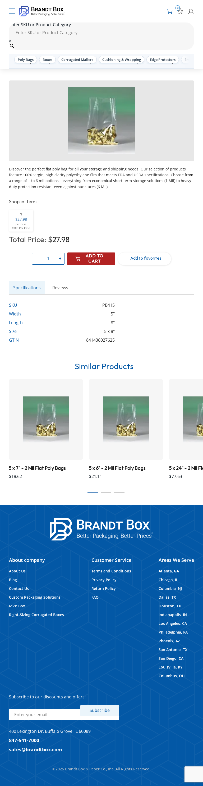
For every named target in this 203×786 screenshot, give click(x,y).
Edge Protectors (163, 59)
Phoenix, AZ (169, 640)
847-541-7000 (24, 740)
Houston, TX (170, 605)
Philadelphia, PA (173, 632)
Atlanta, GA (169, 570)
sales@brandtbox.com (35, 749)
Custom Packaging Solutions (35, 597)
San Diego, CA (171, 658)
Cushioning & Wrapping (121, 59)
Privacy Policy (104, 579)
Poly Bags (26, 59)
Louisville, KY (170, 667)
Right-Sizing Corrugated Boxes (36, 614)
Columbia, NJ (170, 588)
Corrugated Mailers (77, 59)
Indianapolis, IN (173, 614)
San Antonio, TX (173, 649)
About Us (17, 570)
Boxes (47, 59)
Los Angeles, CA (173, 623)
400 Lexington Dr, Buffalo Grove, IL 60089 (50, 731)
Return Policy (103, 588)
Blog (13, 579)
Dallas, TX (167, 597)
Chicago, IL (168, 579)
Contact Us (19, 588)
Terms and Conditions (111, 570)
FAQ (95, 597)
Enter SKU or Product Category (40, 25)
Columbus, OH (172, 675)
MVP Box (17, 605)
